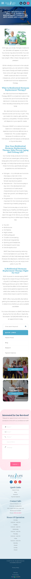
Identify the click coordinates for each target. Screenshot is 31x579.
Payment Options (10, 353)
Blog (6, 342)
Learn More (15, 369)
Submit (15, 464)
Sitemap (15, 572)
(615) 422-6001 (17, 513)
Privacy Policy (15, 567)
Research (8, 348)
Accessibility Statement (15, 562)
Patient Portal (9, 337)
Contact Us (14, 393)
